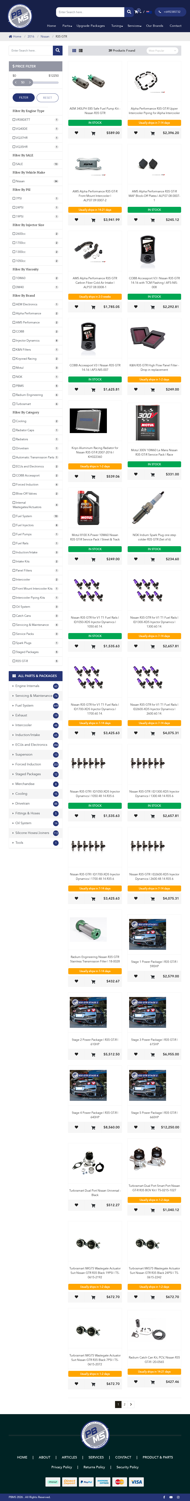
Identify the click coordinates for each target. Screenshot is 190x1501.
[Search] (129, 12)
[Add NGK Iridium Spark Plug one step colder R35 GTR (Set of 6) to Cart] (153, 560)
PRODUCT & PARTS (158, 1457)
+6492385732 (172, 12)
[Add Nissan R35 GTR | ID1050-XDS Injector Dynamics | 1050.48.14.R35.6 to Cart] (93, 817)
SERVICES (96, 1457)
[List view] (80, 50)
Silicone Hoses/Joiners (36, 833)
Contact (176, 26)
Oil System (35, 823)
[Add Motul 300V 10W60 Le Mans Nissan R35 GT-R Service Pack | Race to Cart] (153, 475)
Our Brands (154, 26)
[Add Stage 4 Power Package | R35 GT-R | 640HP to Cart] (93, 1128)
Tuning (116, 26)
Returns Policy (94, 1467)
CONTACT (123, 1457)
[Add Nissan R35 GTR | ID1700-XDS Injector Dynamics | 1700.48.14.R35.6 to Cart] (93, 899)
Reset (47, 98)
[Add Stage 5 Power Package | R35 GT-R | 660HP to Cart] (153, 1128)
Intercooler (35, 725)
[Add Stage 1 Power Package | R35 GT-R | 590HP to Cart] (153, 977)
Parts (66, 26)
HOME (22, 1457)
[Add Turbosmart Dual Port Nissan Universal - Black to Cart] (93, 1206)
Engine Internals (35, 686)
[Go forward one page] (131, 1404)
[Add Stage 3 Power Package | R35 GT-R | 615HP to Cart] (153, 1055)
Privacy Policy (61, 1467)
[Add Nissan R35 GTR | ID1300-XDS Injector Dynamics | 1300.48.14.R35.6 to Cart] (153, 817)
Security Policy (128, 1467)
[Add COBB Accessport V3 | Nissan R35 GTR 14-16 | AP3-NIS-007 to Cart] (93, 390)
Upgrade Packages (91, 26)
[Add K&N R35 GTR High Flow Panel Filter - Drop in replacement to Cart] (153, 390)
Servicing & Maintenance (35, 695)
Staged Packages (35, 774)
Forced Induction (36, 764)
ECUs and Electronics (36, 744)
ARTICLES (69, 1457)
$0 (22, 82)
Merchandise (35, 784)
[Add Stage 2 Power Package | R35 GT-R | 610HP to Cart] (93, 1055)
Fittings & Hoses (35, 813)
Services (134, 26)
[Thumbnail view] (74, 50)
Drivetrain (35, 803)
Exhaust (35, 715)
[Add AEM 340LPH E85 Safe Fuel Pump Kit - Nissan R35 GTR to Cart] (93, 134)
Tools (35, 842)
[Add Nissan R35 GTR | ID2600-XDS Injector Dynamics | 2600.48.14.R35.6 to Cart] (153, 899)
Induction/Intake (35, 735)
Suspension (35, 754)
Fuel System (36, 705)
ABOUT (44, 1457)
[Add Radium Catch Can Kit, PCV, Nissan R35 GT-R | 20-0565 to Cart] (153, 1382)
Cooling (35, 793)
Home (51, 26)
